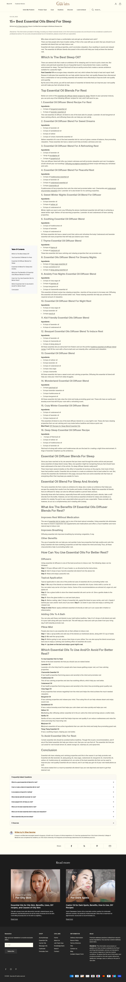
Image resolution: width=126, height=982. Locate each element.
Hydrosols (42, 948)
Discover (70, 10)
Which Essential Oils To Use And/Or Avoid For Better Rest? (23, 285)
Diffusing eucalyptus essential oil (77, 164)
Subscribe (11, 951)
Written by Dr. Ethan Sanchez (25, 832)
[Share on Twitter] (84, 846)
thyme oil (54, 247)
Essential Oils (43, 940)
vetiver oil (54, 204)
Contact (56, 951)
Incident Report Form (77, 954)
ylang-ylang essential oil (59, 270)
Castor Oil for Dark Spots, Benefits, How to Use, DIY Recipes (89, 906)
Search (56, 948)
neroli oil (52, 314)
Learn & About (81, 10)
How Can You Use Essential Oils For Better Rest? (23, 279)
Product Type (42, 10)
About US (9, 4)
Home (56, 938)
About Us (57, 940)
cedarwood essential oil (59, 183)
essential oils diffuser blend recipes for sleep (73, 96)
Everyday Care (43, 951)
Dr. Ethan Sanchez (22, 26)
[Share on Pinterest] (97, 846)
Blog (71, 951)
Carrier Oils (42, 943)
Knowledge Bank (59, 946)
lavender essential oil (58, 112)
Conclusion (15, 290)
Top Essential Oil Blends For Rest (22, 257)
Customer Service (20, 4)
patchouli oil (53, 388)
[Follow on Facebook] (6, 969)
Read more (14, 919)
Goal (52, 10)
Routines (60, 10)
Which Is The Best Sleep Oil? (20, 254)
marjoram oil (55, 250)
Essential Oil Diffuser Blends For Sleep (21, 262)
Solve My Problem (28, 10)
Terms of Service (75, 943)
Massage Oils (43, 946)
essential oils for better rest (58, 521)
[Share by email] (110, 846)
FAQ (71, 946)
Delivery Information (76, 938)
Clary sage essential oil (59, 264)
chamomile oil (54, 186)
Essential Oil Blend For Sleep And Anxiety (22, 268)
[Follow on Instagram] (11, 969)
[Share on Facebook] (71, 846)
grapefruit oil (55, 158)
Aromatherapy (43, 938)
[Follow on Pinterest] (16, 969)
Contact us (73, 948)
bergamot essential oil (59, 109)
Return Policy (74, 940)
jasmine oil (54, 284)
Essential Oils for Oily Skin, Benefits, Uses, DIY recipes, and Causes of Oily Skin (32, 906)
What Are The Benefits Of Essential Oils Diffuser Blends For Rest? (22, 273)
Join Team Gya (58, 943)
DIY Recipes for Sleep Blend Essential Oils (65, 426)
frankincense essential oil (60, 177)
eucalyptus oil (54, 156)
